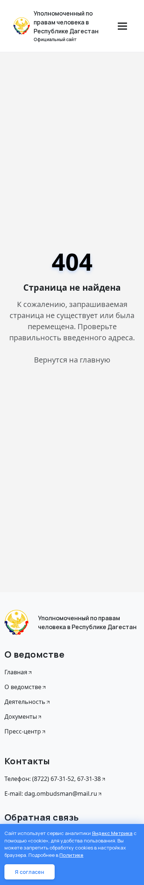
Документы (20, 716)
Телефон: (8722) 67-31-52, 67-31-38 (52, 779)
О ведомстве (22, 687)
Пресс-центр (22, 731)
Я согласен (29, 871)
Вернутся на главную (72, 360)
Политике (71, 855)
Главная (15, 672)
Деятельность (24, 702)
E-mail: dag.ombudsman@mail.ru (50, 793)
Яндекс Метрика (112, 833)
